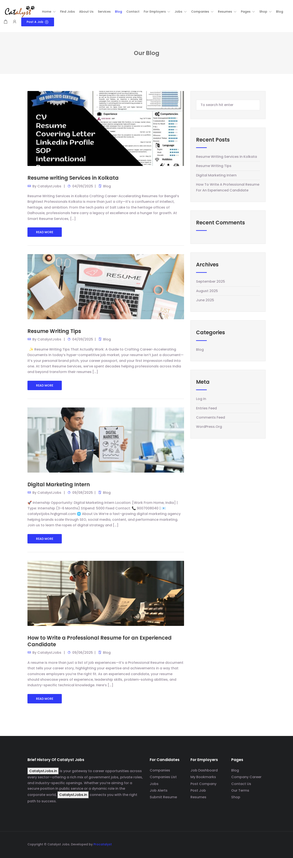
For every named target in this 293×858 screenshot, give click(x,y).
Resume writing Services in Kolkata (73, 177)
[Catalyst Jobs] (19, 11)
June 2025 (205, 300)
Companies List (163, 776)
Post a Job (35, 22)
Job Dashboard (204, 770)
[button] (49, 11)
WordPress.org (209, 426)
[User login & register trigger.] (14, 22)
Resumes (198, 797)
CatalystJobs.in (43, 770)
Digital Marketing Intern (58, 484)
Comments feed (210, 417)
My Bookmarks (203, 776)
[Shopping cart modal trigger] (5, 22)
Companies (160, 770)
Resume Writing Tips (54, 331)
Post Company (203, 783)
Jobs (154, 783)
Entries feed (206, 408)
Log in (201, 398)
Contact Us (241, 783)
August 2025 (207, 290)
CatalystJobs (49, 186)
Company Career (246, 776)
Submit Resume (163, 797)
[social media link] (262, 844)
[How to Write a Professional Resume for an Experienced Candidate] (105, 593)
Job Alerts (159, 790)
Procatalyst (103, 844)
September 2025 (210, 281)
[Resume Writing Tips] (105, 286)
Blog (107, 186)
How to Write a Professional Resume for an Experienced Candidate (99, 641)
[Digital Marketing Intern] (105, 439)
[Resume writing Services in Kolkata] (105, 129)
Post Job (198, 790)
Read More (44, 232)
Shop (235, 797)
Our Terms (240, 790)
